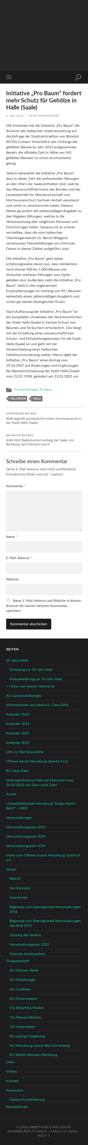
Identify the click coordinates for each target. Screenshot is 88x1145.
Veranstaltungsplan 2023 (26, 827)
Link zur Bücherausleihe (25, 752)
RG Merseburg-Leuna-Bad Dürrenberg (39, 1045)
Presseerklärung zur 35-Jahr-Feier (36, 679)
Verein (11, 869)
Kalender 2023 (17, 714)
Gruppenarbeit (17, 961)
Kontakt (12, 1081)
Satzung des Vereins (25, 935)
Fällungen (18, 398)
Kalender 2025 (17, 733)
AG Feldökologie (22, 980)
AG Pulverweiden (23, 998)
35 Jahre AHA (17, 660)
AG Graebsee (19, 989)
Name (11, 537)
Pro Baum (46, 389)
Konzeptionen (17, 1107)
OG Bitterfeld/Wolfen (26, 1008)
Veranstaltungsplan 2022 (29, 944)
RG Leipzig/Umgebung (27, 1036)
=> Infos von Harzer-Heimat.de (30, 686)
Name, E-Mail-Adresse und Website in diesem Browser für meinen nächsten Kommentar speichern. (43, 606)
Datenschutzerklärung (26, 1099)
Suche (11, 794)
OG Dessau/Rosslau (25, 1017)
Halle (37, 398)
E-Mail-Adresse (19, 558)
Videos (11, 1071)
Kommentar (15, 486)
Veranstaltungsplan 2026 (26, 846)
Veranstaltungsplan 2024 (26, 836)
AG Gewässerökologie (23, 696)
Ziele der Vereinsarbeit (27, 954)
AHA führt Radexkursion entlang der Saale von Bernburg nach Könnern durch (40, 440)
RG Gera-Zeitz (17, 771)
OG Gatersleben (22, 1027)
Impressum (14, 1090)
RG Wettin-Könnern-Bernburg (33, 1055)
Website (12, 579)
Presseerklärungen (26, 389)
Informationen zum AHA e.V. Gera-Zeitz (37, 705)
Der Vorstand (19, 888)
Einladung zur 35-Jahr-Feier (31, 669)
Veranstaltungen (19, 818)
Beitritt (15, 878)
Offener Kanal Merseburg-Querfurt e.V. (37, 761)
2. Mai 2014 (14, 115)
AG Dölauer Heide (23, 970)
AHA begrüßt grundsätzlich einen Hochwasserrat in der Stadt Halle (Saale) (43, 419)
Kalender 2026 (17, 743)
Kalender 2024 (17, 724)
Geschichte (18, 897)
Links (10, 1062)
